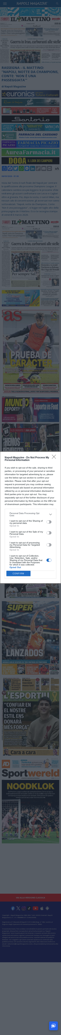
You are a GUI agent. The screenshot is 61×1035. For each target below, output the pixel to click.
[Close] (55, 458)
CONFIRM (18, 573)
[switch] (48, 522)
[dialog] (30, 517)
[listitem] (30, 514)
